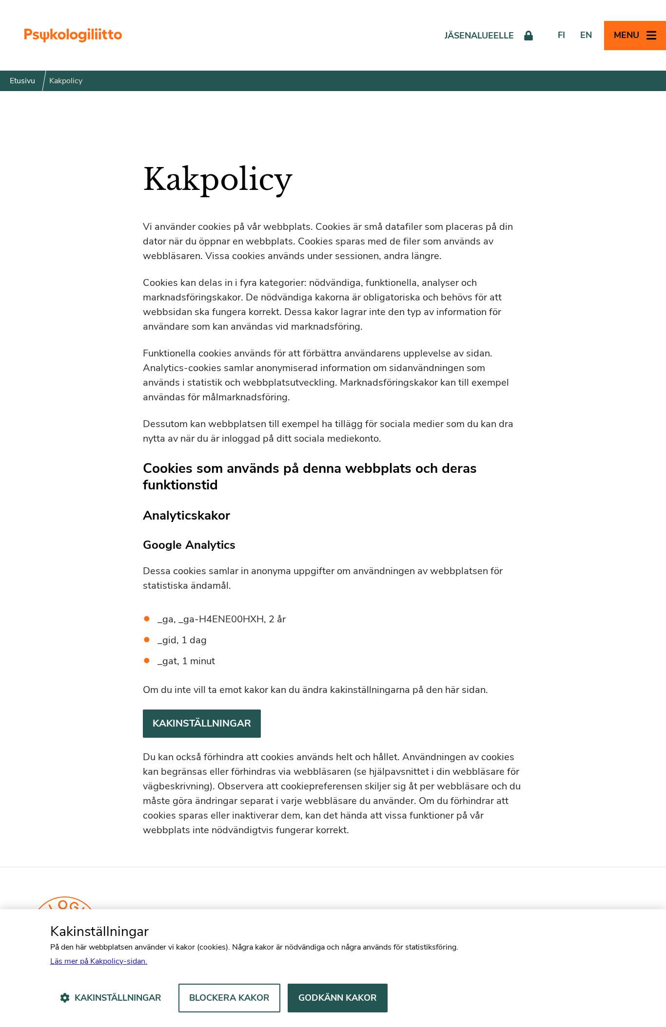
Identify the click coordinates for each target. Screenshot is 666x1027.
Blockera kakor (229, 998)
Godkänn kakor (337, 998)
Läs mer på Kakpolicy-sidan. (98, 961)
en (586, 35)
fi (561, 35)
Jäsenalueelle (479, 35)
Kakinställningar (202, 723)
